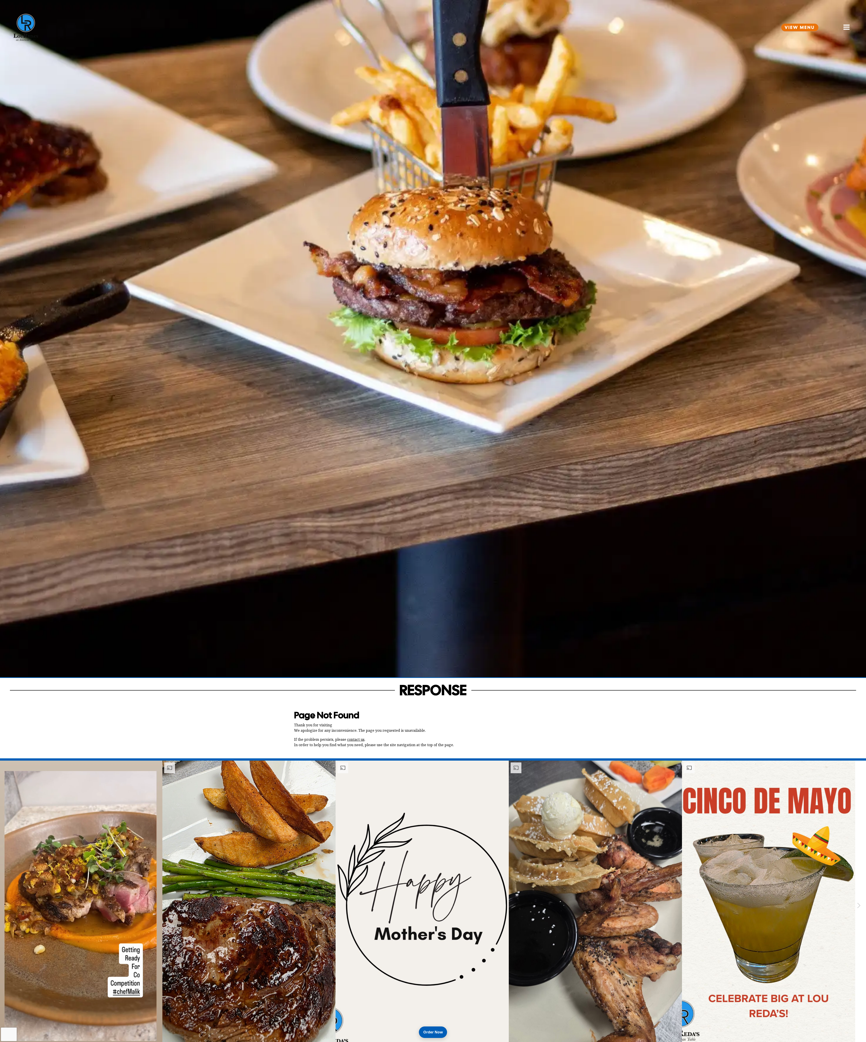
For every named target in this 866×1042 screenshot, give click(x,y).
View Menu (800, 27)
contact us (355, 739)
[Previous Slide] (7, 905)
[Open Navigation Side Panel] (844, 27)
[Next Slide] (859, 905)
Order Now (435, 1032)
